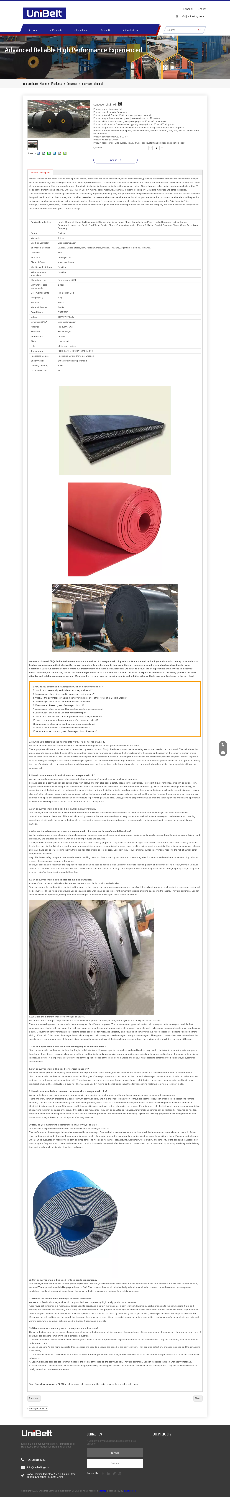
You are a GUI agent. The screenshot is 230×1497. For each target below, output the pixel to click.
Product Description (40, 172)
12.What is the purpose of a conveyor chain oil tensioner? (61, 727)
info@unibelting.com (192, 16)
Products (57, 30)
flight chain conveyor (45, 1384)
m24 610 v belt (63, 1384)
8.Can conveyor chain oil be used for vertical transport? (60, 712)
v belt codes (132, 1384)
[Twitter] (114, 1473)
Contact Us (131, 30)
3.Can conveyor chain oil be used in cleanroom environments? (64, 694)
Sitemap (102, 1490)
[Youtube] (119, 1473)
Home (34, 30)
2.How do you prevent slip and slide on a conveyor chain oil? (63, 690)
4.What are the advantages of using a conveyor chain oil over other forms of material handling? (80, 698)
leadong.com (130, 1490)
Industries (81, 30)
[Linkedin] (109, 1473)
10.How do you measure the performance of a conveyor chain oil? (65, 720)
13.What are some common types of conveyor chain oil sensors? (65, 731)
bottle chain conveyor (104, 1384)
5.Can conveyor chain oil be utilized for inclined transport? (61, 701)
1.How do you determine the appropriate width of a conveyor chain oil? (68, 686)
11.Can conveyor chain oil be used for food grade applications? (64, 724)
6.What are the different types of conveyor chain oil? (58, 705)
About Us (106, 30)
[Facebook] (103, 1473)
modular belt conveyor (82, 1384)
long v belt (120, 1384)
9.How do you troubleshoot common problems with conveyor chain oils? (68, 716)
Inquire (113, 160)
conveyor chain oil (38, 1408)
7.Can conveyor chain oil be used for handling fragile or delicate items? (68, 709)
